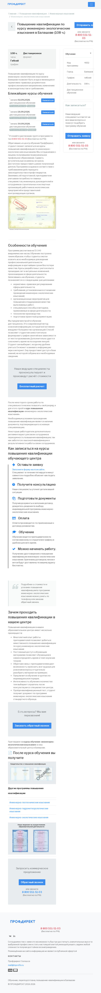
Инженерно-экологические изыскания (28, 817)
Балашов (25, 961)
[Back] (11, 26)
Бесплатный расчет (32, 386)
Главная (12, 14)
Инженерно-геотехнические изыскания (29, 802)
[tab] (78, 54)
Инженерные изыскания (62, 14)
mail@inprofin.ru (16, 965)
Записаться (47, 100)
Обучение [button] (70, 54)
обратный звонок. (30, 602)
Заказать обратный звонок (32, 725)
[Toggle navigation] (91, 4)
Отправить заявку (85, 25)
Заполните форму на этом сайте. (28, 469)
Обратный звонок (32, 882)
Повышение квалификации (33, 14)
